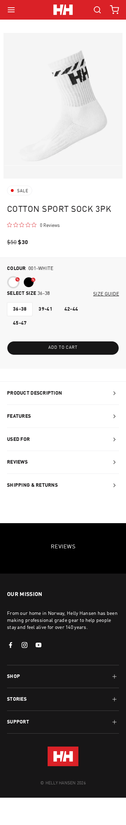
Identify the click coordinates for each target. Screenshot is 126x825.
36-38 (20, 309)
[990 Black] (29, 282)
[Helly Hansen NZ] (63, 10)
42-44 (71, 309)
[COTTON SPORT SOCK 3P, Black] (30, 283)
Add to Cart (63, 348)
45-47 (20, 323)
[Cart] (114, 9)
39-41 (45, 309)
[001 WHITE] (13, 282)
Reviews (17, 462)
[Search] (97, 10)
